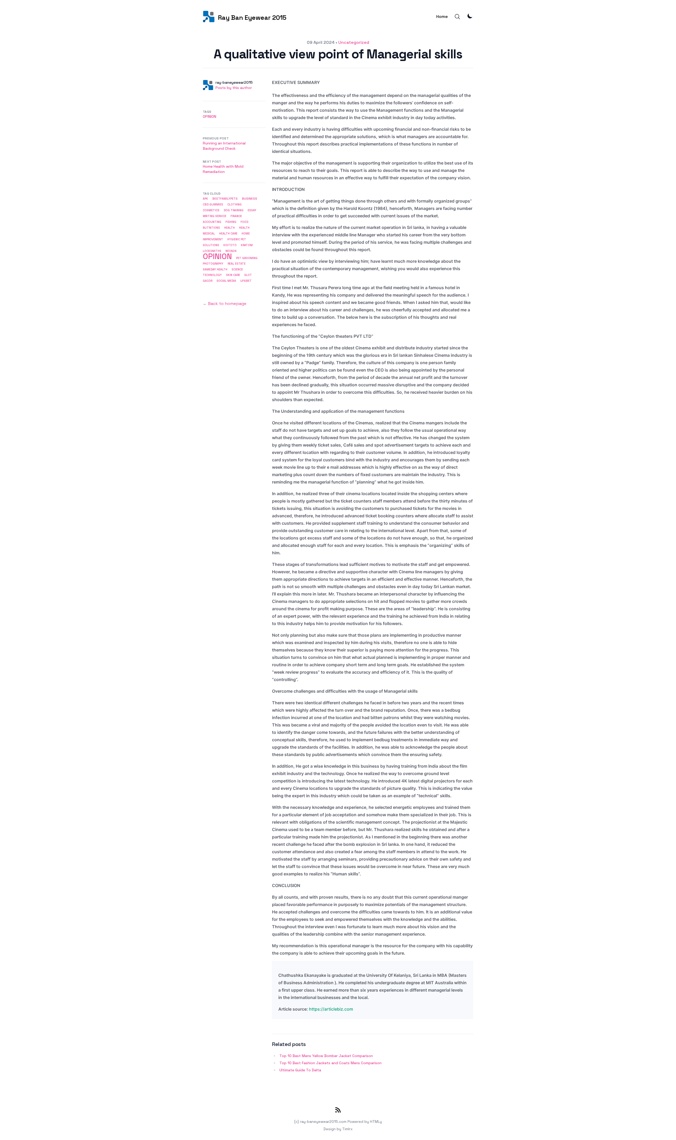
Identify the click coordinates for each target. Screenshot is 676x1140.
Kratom (247, 245)
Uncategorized (353, 42)
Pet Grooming (246, 258)
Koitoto (230, 245)
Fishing (231, 222)
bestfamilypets (225, 198)
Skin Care (233, 275)
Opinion (209, 116)
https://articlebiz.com (331, 1009)
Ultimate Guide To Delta (300, 1070)
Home (442, 16)
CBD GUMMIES (213, 204)
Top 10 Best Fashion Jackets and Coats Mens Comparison (330, 1063)
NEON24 (231, 251)
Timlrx (347, 1129)
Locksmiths (212, 251)
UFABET (246, 281)
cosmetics (211, 210)
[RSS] (338, 1111)
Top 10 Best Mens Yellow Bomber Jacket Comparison (326, 1055)
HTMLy (376, 1121)
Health (229, 227)
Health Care (228, 233)
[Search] (457, 16)
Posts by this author (233, 87)
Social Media (226, 281)
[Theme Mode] (470, 16)
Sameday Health (215, 269)
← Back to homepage (224, 303)
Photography (213, 263)
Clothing (234, 204)
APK (205, 198)
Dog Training (233, 210)
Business (249, 198)
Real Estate (237, 263)
